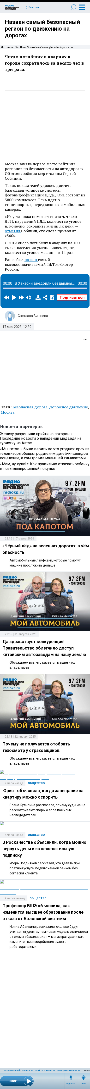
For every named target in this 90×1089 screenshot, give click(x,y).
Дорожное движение (68, 407)
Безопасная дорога (30, 407)
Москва (7, 412)
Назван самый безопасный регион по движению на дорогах (42, 29)
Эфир (83, 1083)
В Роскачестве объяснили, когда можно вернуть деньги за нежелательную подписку (44, 849)
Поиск (73, 7)
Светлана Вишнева (33, 316)
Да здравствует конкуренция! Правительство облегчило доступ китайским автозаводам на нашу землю (44, 648)
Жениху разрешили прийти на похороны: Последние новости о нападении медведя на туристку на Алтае (40, 438)
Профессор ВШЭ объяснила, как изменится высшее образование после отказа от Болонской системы (43, 912)
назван (31, 259)
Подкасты (70, 1083)
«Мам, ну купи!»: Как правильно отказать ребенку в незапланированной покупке (45, 466)
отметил (13, 230)
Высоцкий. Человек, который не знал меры (32, 1070)
